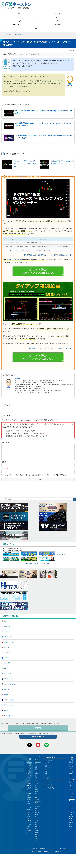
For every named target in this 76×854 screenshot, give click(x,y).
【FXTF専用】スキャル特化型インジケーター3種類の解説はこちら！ (47, 255)
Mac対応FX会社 (29, 773)
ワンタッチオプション (71, 826)
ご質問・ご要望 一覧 (38, 737)
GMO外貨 (6, 647)
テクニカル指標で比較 (29, 794)
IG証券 (6, 621)
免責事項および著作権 (38, 848)
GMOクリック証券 (9, 642)
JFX (5, 668)
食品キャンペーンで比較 (29, 814)
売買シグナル (37, 835)
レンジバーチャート (48, 770)
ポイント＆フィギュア (49, 764)
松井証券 (6, 689)
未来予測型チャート (37, 809)
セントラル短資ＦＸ (9, 684)
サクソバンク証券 (9, 700)
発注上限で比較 (29, 777)
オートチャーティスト (37, 820)
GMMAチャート (47, 762)
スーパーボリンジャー (49, 760)
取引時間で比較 (29, 798)
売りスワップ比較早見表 (37, 772)
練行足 (45, 772)
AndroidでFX (46, 783)
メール (4, 468)
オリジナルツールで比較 (71, 768)
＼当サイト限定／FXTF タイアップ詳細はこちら (38, 271)
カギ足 (45, 774)
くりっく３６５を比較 (29, 824)
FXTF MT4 (7, 652)
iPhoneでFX (46, 781)
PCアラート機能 (37, 831)
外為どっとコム (8, 637)
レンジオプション (71, 822)
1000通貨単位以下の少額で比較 (29, 767)
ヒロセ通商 (7, 663)
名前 (3, 462)
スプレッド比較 (29, 803)
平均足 (45, 766)
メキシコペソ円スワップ (37, 784)
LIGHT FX (7, 631)
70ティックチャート (37, 826)
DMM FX (6, 710)
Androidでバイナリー (71, 809)
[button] (74, 499)
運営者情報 (63, 848)
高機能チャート (37, 804)
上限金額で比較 (71, 818)
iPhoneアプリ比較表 (48, 787)
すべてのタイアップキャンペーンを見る (38, 563)
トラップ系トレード (37, 814)
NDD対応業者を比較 (29, 788)
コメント (5, 442)
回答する (38, 728)
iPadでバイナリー (71, 813)
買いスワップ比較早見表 (37, 766)
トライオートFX (8, 715)
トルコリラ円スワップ (37, 778)
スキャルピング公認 (15, 259)
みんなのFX (7, 626)
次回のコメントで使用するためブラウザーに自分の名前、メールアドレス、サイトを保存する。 (35, 475)
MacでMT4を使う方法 (71, 782)
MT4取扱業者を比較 (71, 762)
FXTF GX (6, 658)
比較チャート (37, 839)
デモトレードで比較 (29, 830)
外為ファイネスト (9, 705)
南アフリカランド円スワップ (37, 791)
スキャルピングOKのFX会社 (29, 782)
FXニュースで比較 (29, 819)
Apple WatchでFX (47, 785)
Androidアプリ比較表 (48, 789)
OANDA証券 (7, 673)
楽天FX (6, 694)
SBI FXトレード (8, 679)
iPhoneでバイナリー (71, 803)
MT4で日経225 (71, 773)
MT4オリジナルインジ (71, 788)
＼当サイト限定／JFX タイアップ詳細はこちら (38, 357)
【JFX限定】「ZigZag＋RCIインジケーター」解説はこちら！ (49, 348)
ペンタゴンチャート (48, 768)
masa (17, 378)
